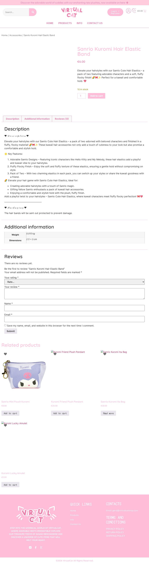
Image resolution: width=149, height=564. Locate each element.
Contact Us (95, 23)
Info (79, 23)
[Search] (33, 12)
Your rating (11, 277)
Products (65, 23)
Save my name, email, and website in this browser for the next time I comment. (50, 325)
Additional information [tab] (37, 118)
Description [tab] (12, 118)
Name (8, 303)
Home (49, 23)
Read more (108, 413)
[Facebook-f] (35, 547)
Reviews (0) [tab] (62, 118)
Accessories (15, 35)
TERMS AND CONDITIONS (116, 519)
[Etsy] (41, 547)
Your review (11, 287)
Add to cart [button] (10, 413)
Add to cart (96, 95)
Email (8, 314)
